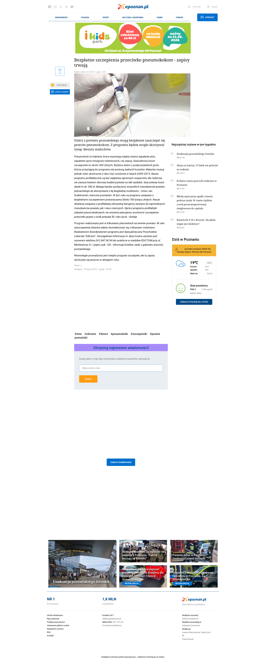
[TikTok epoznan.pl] (60, 6)
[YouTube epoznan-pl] (72, 6)
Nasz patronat (53, 618)
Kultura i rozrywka (132, 17)
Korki (160, 17)
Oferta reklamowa (55, 615)
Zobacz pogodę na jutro (194, 301)
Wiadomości (61, 17)
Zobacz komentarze (120, 462)
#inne (78, 334)
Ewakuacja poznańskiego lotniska (195, 153)
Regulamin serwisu (55, 629)
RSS (49, 632)
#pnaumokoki (119, 334)
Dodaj (88, 379)
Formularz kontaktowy (111, 625)
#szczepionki (139, 334)
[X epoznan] (66, 6)
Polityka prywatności (56, 622)
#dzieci (103, 334)
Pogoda (85, 17)
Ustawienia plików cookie (58, 625)
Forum (179, 17)
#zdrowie (90, 334)
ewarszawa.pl (129, 657)
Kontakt (209, 17)
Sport (106, 17)
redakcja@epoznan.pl (111, 618)
